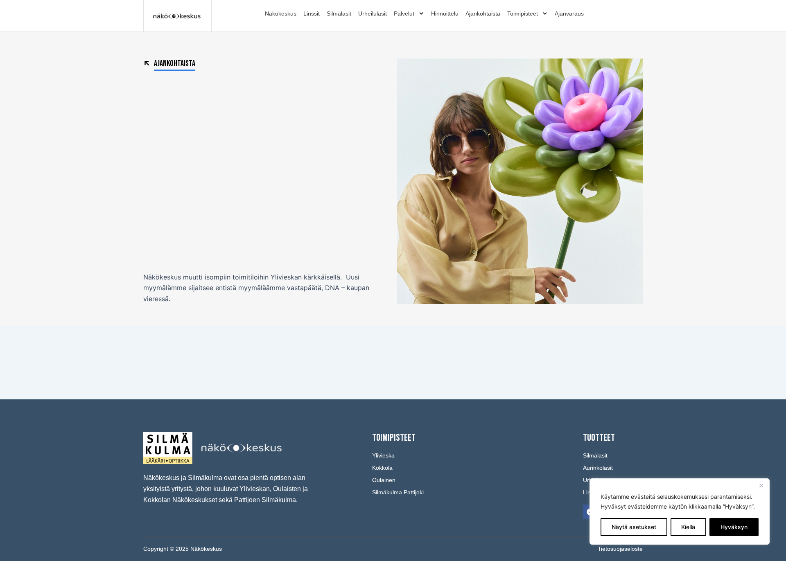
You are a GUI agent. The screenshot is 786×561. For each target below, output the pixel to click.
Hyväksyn (734, 526)
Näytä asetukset (634, 526)
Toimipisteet (522, 13)
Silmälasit (339, 13)
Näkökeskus (280, 13)
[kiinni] (761, 485)
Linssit (311, 13)
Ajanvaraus (569, 13)
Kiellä (688, 526)
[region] (680, 511)
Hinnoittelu (444, 13)
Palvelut (404, 13)
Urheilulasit (372, 13)
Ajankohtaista (482, 13)
